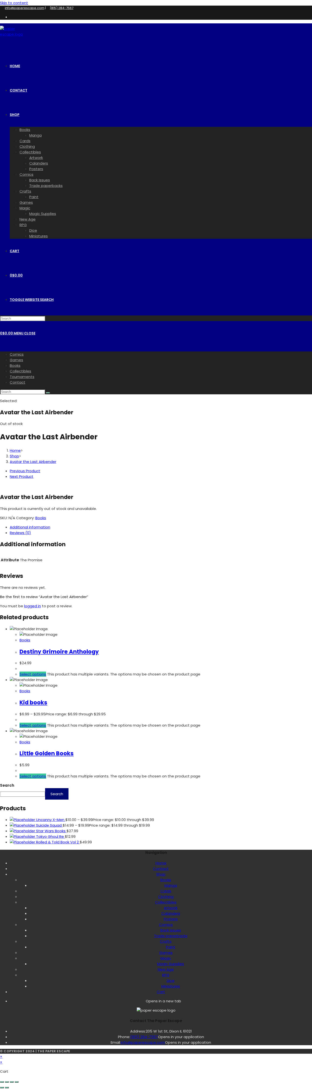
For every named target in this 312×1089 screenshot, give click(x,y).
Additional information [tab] (30, 527)
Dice (171, 980)
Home (161, 863)
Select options (33, 674)
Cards (165, 891)
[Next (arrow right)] (7, 1087)
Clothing (166, 896)
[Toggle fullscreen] (7, 1082)
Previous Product (25, 470)
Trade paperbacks (170, 935)
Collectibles (20, 371)
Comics (17, 354)
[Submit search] (48, 393)
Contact (17, 382)
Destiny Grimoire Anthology (59, 651)
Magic (165, 958)
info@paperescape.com (24, 8)
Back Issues (170, 930)
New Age (166, 969)
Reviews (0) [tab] (20, 532)
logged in (32, 606)
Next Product (21, 476)
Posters (171, 919)
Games (16, 359)
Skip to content (14, 2)
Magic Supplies (170, 963)
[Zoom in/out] (2, 1082)
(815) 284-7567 (61, 8)
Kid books (33, 702)
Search (7, 785)
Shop (161, 874)
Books (15, 365)
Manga (171, 885)
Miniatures (170, 986)
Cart (161, 991)
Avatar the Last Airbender (33, 461)
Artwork (170, 907)
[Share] (12, 1082)
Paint (170, 947)
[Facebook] (143, 1000)
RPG (165, 975)
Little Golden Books (47, 753)
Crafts (166, 941)
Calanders (170, 913)
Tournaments (22, 376)
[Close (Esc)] (17, 1082)
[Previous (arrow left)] (2, 1087)
